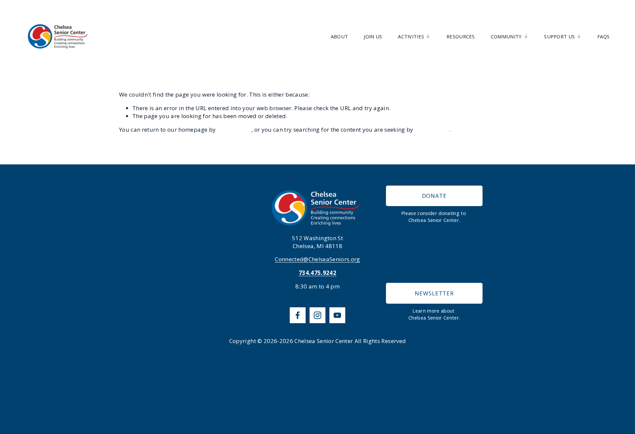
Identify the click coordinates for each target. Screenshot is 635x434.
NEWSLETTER (434, 293)
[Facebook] (298, 315)
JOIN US (373, 36)
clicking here (234, 129)
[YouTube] (337, 315)
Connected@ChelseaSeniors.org (317, 259)
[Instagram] (317, 315)
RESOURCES (460, 36)
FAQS (603, 36)
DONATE (434, 195)
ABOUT (339, 36)
